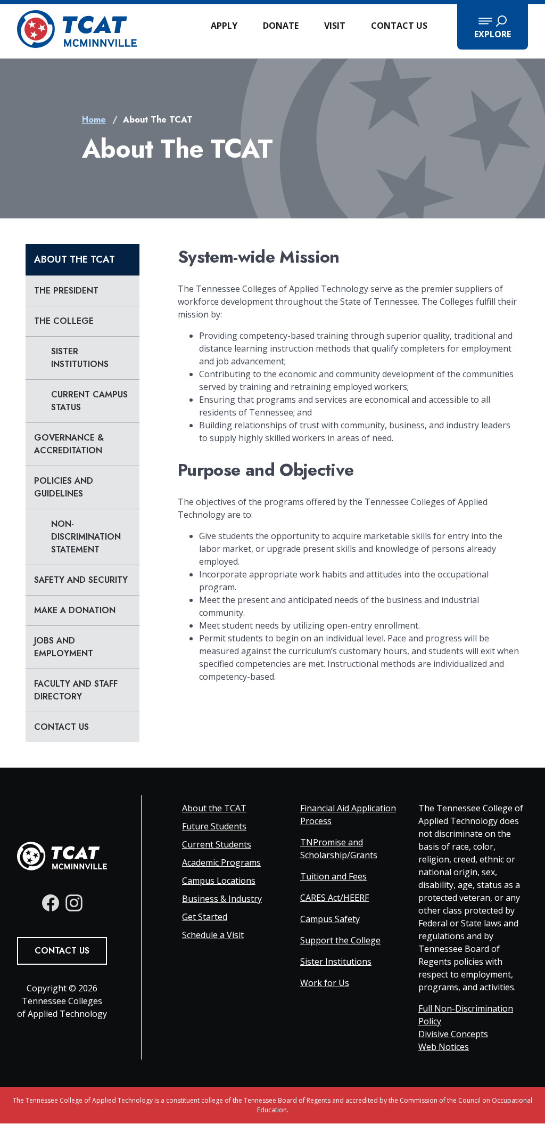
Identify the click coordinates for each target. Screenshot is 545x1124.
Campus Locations (218, 880)
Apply (224, 25)
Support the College (340, 940)
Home (94, 119)
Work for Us (324, 983)
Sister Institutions (80, 357)
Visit (334, 25)
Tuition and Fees (333, 876)
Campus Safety (330, 919)
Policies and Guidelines (63, 487)
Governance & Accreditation (69, 444)
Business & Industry (222, 899)
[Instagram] (73, 902)
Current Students (216, 844)
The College (64, 321)
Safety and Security (81, 580)
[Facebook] (50, 902)
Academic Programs (221, 862)
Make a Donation (74, 610)
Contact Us (399, 25)
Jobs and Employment (63, 646)
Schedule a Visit (213, 935)
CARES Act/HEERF (334, 897)
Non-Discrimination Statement (86, 537)
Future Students (214, 826)
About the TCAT (74, 259)
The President (66, 290)
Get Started (204, 917)
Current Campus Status (89, 400)
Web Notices (443, 1047)
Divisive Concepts (453, 1034)
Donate (281, 25)
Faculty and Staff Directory (76, 690)
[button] (492, 27)
